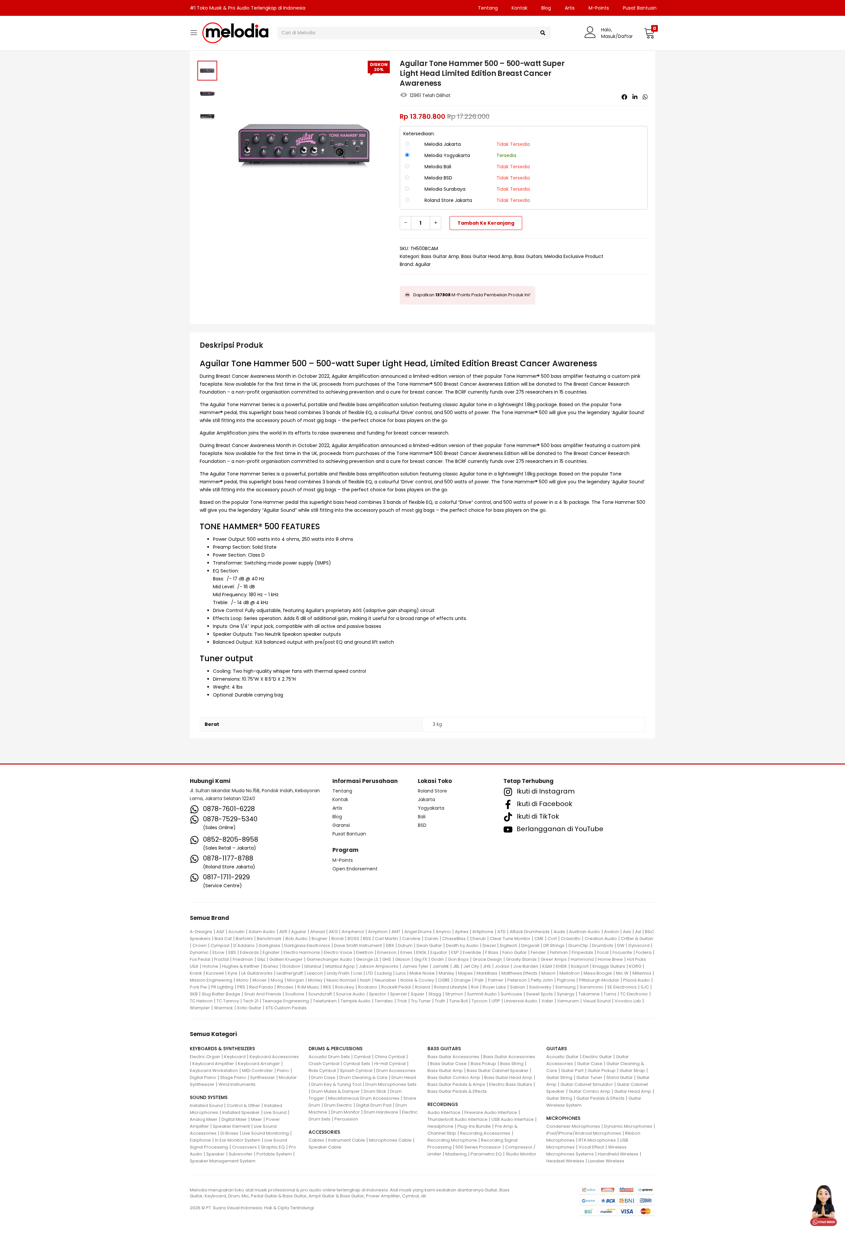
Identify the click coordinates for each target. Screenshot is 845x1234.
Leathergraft (290, 973)
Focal (603, 952)
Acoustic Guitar (562, 1057)
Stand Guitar (619, 1077)
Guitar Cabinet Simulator (586, 1084)
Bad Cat (223, 938)
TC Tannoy (228, 1001)
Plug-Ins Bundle (474, 1126)
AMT (395, 931)
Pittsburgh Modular (599, 980)
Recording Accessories (485, 1133)
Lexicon (315, 973)
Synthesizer (262, 1077)
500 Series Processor (478, 1147)
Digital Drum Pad (373, 1105)
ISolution (291, 966)
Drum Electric (338, 1105)
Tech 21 (250, 1001)
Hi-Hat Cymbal (390, 1063)
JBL (456, 966)
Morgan (295, 980)
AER (283, 931)
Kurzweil (215, 973)
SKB (194, 994)
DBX (390, 945)
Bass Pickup (483, 1063)
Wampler (200, 1008)
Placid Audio (636, 980)
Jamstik (440, 966)
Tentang (488, 8)
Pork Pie (198, 987)
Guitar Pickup (602, 1070)
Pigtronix (566, 980)
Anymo (443, 931)
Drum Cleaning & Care (363, 1077)
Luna (401, 973)
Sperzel (398, 994)
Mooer (260, 980)
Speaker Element (231, 1126)
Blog (546, 8)
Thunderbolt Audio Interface (457, 1119)
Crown (199, 945)
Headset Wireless (565, 1161)
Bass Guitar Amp (440, 256)
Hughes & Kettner (240, 966)
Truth (440, 1001)
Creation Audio (601, 938)
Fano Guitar (514, 952)
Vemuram (568, 1001)
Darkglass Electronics (307, 945)
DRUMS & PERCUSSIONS (335, 1048)
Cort (552, 938)
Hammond (582, 959)
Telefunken (325, 1001)
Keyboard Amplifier (213, 1063)
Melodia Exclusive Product (573, 256)
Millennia (641, 973)
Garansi (341, 825)
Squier (417, 994)
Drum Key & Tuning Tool (336, 1084)
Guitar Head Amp (632, 1091)
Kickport (580, 966)
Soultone (294, 994)
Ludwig (384, 973)
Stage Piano (233, 1077)
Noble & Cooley (417, 980)
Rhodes (285, 987)
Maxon (548, 973)
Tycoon (480, 1001)
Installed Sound (206, 1105)
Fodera (644, 952)
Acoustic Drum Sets (329, 1057)
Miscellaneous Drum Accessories (363, 1098)
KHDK (561, 966)
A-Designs (201, 931)
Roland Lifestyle (450, 987)
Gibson (402, 959)
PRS (241, 987)
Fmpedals (582, 952)
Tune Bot (458, 1001)
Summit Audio (482, 994)
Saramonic (591, 987)
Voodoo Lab (628, 1001)
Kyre (232, 973)
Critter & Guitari (637, 938)
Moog (277, 980)
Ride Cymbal (322, 1070)
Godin (437, 959)
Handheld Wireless (618, 1154)
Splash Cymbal (356, 1070)
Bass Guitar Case (448, 1063)
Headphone (440, 1126)
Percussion (346, 1119)
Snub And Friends (262, 994)
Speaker (215, 1154)
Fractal (221, 959)
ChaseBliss (454, 938)
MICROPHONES (563, 1118)
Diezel (489, 945)
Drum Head (403, 1077)
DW (621, 945)
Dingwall (530, 945)
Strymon (454, 994)
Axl (638, 931)
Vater (547, 1001)
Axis (627, 931)
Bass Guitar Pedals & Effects (457, 1091)
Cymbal (362, 1057)
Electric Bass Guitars (510, 1084)
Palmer (495, 980)
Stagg (434, 994)
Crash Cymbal (324, 1063)
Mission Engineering (211, 980)
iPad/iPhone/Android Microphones (583, 1133)
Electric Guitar (597, 1057)
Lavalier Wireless (606, 1161)
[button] (649, 33)
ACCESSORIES (324, 1132)
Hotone (210, 966)
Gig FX (420, 959)
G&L (261, 959)
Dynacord (639, 945)
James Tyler (415, 966)
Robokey (344, 987)
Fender (538, 952)
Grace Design (487, 959)
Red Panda (261, 987)
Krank (196, 973)
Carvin (431, 938)
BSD (422, 825)
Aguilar (423, 264)
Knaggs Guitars (608, 966)
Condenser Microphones (573, 1126)
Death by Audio (462, 945)
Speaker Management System (222, 1161)
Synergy (565, 994)
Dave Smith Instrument (358, 945)
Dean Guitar (429, 945)
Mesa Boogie (598, 973)
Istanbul (312, 966)
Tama (610, 994)
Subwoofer (241, 1154)
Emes (406, 952)
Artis (570, 8)
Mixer (256, 1119)
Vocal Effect (591, 1147)
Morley (315, 980)
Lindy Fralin (338, 973)
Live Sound (275, 1112)
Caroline (411, 938)
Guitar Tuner (589, 1077)
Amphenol (353, 931)
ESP (455, 952)
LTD (369, 973)
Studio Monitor (521, 1154)
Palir (479, 980)
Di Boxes (229, 1133)
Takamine (589, 994)
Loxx (358, 973)
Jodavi (502, 966)
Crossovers (244, 1147)
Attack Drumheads (530, 931)
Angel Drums (418, 931)
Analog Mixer (204, 1119)
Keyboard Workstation (214, 1070)
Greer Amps (554, 959)
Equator (438, 952)
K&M (547, 966)
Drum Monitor (345, 1112)
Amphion (378, 931)
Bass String (512, 1063)
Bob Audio (297, 938)
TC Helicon (201, 1001)
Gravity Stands (521, 959)
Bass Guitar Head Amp (486, 256)
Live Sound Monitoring (265, 1133)
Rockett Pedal (396, 987)
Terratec (384, 1001)
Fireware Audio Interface (490, 1112)
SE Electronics (622, 987)
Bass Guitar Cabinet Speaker (497, 1070)
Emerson (386, 952)
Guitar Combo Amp (589, 1091)
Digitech (508, 945)
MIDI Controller (257, 1070)
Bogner (319, 938)
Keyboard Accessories (274, 1057)
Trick (402, 1001)
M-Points (599, 8)
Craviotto (571, 938)
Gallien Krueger (286, 959)
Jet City (471, 966)
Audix (559, 931)
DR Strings (553, 945)
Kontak (519, 8)
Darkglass (269, 945)
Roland (422, 987)
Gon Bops (458, 959)
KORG (635, 966)
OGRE (444, 980)
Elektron (364, 952)
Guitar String (559, 1077)
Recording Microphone (452, 1140)
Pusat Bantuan (640, 8)
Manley (446, 973)
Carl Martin (386, 938)
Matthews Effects (519, 973)
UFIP (495, 1001)
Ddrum (405, 945)
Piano (283, 1070)
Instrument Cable (346, 1140)
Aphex (461, 931)
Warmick (223, 1008)
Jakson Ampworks (378, 966)
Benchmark (269, 938)
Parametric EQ (486, 1154)
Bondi (337, 938)
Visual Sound (597, 1001)
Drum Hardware (381, 1112)
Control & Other (243, 1105)
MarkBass (487, 973)
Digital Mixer (234, 1119)
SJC (645, 987)
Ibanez (270, 966)
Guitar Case (589, 1063)
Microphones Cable (390, 1140)
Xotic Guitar (249, 1008)
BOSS (353, 938)
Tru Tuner (421, 1001)
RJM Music (308, 987)
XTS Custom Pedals (286, 1008)
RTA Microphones (597, 1140)
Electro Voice (338, 952)
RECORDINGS (442, 1104)
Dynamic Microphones (628, 1126)
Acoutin (236, 931)
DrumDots (602, 945)
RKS (327, 987)
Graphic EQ (273, 1147)
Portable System (274, 1154)
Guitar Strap (632, 1070)
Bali (421, 816)
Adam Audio (262, 931)
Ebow (218, 952)
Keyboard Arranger (259, 1063)
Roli (475, 987)
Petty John (542, 980)
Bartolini (244, 938)
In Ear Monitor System (237, 1140)
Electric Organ (205, 1057)
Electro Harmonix (302, 952)
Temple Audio (356, 1001)
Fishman (559, 952)
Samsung (565, 987)
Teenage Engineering (285, 1001)
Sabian (517, 987)
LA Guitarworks (257, 973)
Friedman (243, 959)
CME (539, 938)
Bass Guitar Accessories (453, 1057)
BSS (367, 938)
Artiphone (482, 931)
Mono (242, 980)
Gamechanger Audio (329, 959)
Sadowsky (540, 987)
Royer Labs (494, 987)
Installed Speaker (241, 1112)
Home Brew (610, 959)
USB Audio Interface (512, 1119)
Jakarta (426, 799)
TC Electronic (634, 994)
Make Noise (422, 973)
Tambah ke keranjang (485, 223)
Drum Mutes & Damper (335, 1091)
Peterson (517, 980)
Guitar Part (572, 1070)
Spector (377, 994)
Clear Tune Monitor (510, 938)
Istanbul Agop (340, 966)
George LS (367, 959)
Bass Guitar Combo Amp (453, 1077)
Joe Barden (525, 966)
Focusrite (622, 952)
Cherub (478, 938)
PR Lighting (222, 987)
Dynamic (199, 952)
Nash (365, 980)
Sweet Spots (539, 994)
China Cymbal (390, 1057)
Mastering (456, 1154)
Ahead (317, 931)
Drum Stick (375, 1091)
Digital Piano (203, 1077)
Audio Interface (443, 1112)
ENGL (421, 952)
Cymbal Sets (356, 1063)
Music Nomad (341, 980)
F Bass (491, 952)
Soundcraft (320, 994)
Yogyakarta (431, 808)
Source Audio (350, 994)
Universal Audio (520, 1001)
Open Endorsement (355, 868)
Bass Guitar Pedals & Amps (456, 1084)
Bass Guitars (528, 256)
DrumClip (578, 945)
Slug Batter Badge (221, 994)
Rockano (367, 987)
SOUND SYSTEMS (208, 1097)
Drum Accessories (396, 1070)
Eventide (472, 952)
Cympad (220, 945)
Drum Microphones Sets (391, 1084)
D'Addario (244, 945)
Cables (316, 1140)
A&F (220, 931)
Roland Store (432, 791)
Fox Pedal (200, 959)
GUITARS (556, 1048)
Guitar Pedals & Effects (600, 1098)
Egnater (271, 952)
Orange (462, 980)
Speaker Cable (325, 1147)
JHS (487, 966)
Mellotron (569, 973)
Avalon (611, 931)
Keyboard (235, 1057)
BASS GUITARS (444, 1048)
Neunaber (385, 980)
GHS (386, 959)
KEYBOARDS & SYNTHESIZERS (222, 1048)
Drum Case (323, 1077)
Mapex (465, 973)
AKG (333, 931)
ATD (501, 931)
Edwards (249, 952)
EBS (232, 952)
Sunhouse (511, 994)
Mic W (622, 973)
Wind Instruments (237, 1084)
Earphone (200, 1140)
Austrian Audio (584, 931)
